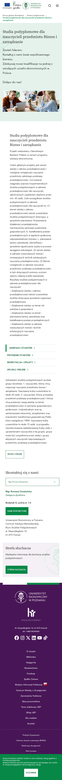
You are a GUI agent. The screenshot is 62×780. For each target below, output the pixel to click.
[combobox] (32, 482)
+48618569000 (32, 631)
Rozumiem (31, 773)
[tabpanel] (31, 416)
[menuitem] (16, 638)
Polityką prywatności (11, 760)
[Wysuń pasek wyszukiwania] (50, 6)
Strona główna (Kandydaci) (13, 15)
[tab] (31, 348)
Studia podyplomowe (36, 15)
